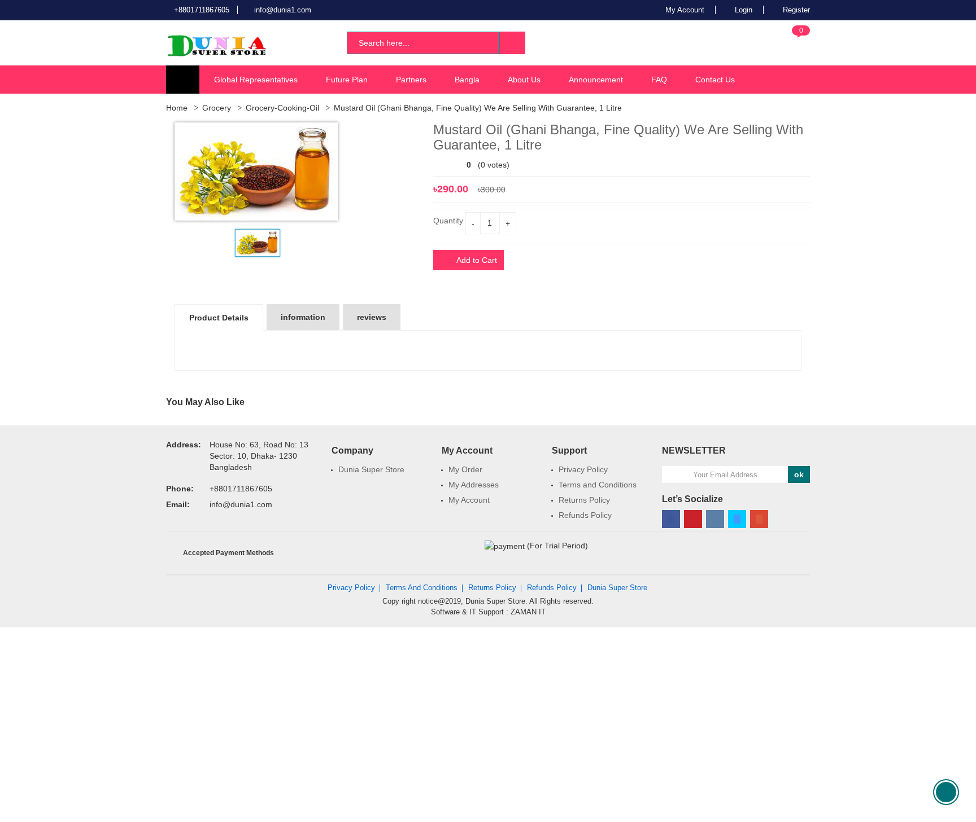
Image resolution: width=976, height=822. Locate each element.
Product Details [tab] (219, 317)
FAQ (659, 79)
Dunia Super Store (371, 469)
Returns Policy (584, 499)
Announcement (596, 79)
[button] (792, 41)
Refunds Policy (585, 515)
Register (795, 10)
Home (177, 107)
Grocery (216, 107)
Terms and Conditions (598, 484)
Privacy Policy (583, 469)
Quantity (448, 220)
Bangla (467, 79)
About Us (524, 79)
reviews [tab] (371, 317)
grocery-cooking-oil (282, 107)
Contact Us (715, 79)
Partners (411, 79)
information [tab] (303, 317)
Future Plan (347, 79)
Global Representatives (256, 79)
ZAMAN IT (528, 612)
